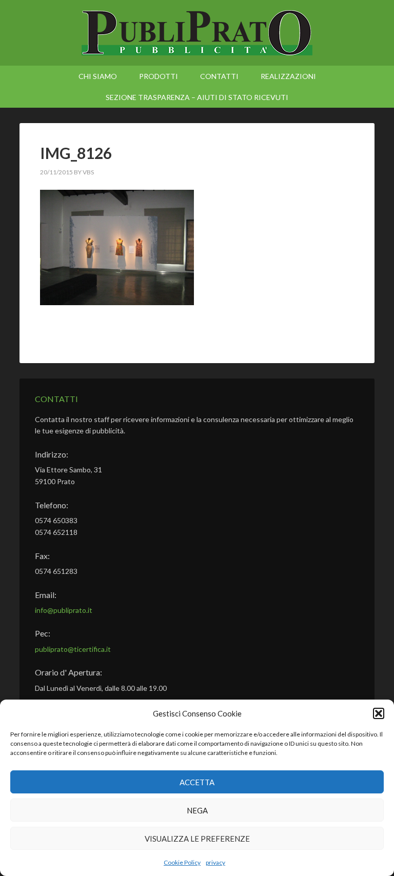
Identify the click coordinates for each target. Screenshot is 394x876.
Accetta (197, 782)
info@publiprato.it (63, 610)
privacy (215, 862)
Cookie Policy (182, 862)
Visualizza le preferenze (197, 838)
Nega (197, 810)
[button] (378, 713)
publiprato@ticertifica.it (73, 649)
